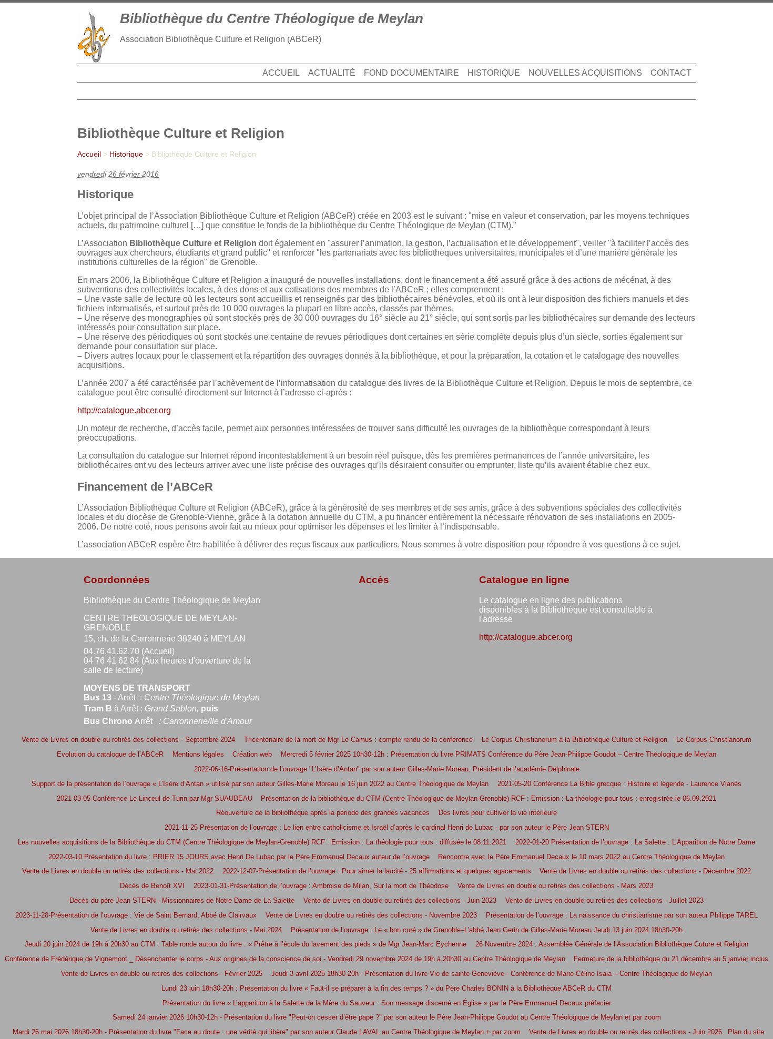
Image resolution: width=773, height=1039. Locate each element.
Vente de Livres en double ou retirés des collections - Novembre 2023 (371, 915)
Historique (493, 72)
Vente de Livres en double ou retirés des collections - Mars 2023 (555, 886)
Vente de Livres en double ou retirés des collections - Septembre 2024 (128, 739)
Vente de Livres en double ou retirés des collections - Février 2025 (161, 973)
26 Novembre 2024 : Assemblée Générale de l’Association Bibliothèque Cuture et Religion (611, 944)
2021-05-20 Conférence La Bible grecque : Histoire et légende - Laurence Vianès (619, 784)
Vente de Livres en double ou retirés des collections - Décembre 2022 (645, 871)
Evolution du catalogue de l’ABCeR (110, 754)
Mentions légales (198, 754)
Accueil (281, 72)
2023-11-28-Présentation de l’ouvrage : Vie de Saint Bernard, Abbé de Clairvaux (136, 915)
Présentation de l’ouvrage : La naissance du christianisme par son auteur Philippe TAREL (622, 915)
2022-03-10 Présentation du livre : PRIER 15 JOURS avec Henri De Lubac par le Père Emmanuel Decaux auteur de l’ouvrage (239, 857)
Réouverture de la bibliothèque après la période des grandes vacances (323, 813)
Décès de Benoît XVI (152, 886)
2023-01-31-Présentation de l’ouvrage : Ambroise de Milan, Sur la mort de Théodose (321, 886)
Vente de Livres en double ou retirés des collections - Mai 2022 (117, 871)
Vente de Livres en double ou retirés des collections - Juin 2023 (399, 900)
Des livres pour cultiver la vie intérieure (498, 813)
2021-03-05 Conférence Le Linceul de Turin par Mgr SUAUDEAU (154, 798)
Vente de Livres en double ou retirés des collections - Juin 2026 (625, 1032)
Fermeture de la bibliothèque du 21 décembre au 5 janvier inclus (671, 959)
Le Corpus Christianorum (713, 739)
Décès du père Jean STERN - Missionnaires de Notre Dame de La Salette (181, 900)
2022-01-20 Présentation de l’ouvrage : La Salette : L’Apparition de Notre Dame (635, 842)
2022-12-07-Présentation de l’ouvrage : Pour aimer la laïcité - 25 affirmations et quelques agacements (376, 871)
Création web (252, 754)
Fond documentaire (411, 72)
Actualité (331, 72)
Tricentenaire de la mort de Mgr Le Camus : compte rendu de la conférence (358, 739)
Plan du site (746, 1032)
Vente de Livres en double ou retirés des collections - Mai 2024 (186, 930)
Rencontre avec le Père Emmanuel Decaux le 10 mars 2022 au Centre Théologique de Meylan (581, 857)
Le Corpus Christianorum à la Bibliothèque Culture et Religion (574, 739)
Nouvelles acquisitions (585, 72)
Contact (670, 72)
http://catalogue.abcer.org (124, 410)
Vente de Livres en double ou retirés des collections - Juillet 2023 (604, 900)
